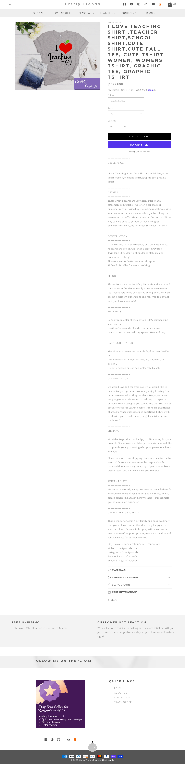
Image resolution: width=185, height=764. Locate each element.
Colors (111, 95)
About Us (120, 692)
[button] (10, 4)
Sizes (110, 108)
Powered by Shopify (103, 760)
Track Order (123, 702)
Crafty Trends (86, 760)
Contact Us (122, 697)
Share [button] (114, 600)
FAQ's (117, 688)
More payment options (139, 151)
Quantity (112, 121)
